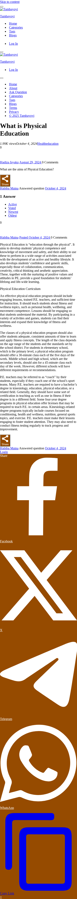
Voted (12, 208)
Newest (13, 212)
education (52, 143)
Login (4, 452)
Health (41, 143)
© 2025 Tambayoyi (21, 115)
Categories (16, 27)
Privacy (14, 111)
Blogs (13, 35)
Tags (12, 31)
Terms (13, 108)
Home (13, 23)
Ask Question (18, 92)
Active (12, 204)
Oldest (12, 215)
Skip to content (10, 2)
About (13, 88)
